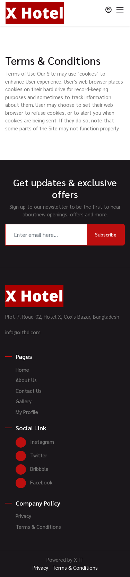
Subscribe (105, 234)
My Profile (27, 411)
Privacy (23, 516)
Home (22, 369)
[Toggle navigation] (119, 9)
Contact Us (29, 390)
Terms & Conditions (38, 526)
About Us (26, 380)
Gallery (24, 401)
